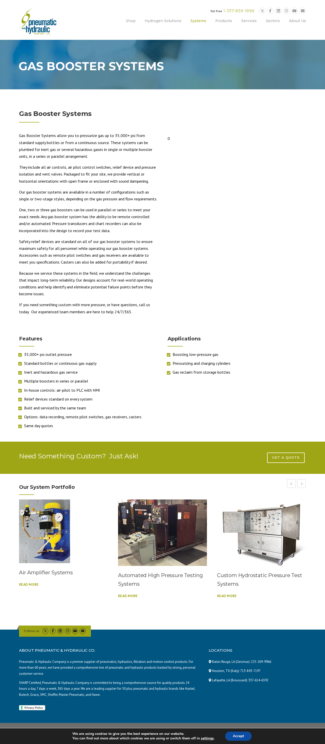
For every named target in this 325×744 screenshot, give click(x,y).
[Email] (302, 11)
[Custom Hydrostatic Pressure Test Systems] (261, 532)
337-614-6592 (258, 680)
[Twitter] (262, 11)
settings (207, 738)
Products (223, 21)
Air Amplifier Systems (46, 572)
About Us (297, 21)
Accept (238, 736)
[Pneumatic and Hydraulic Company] (37, 20)
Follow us (31, 631)
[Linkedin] (278, 11)
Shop (131, 21)
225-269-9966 (261, 662)
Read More (29, 584)
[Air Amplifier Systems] (63, 531)
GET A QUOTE (286, 457)
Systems (198, 21)
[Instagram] (286, 11)
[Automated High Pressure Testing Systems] (162, 532)
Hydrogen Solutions (163, 21)
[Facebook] (270, 11)
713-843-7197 (250, 671)
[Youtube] (294, 11)
